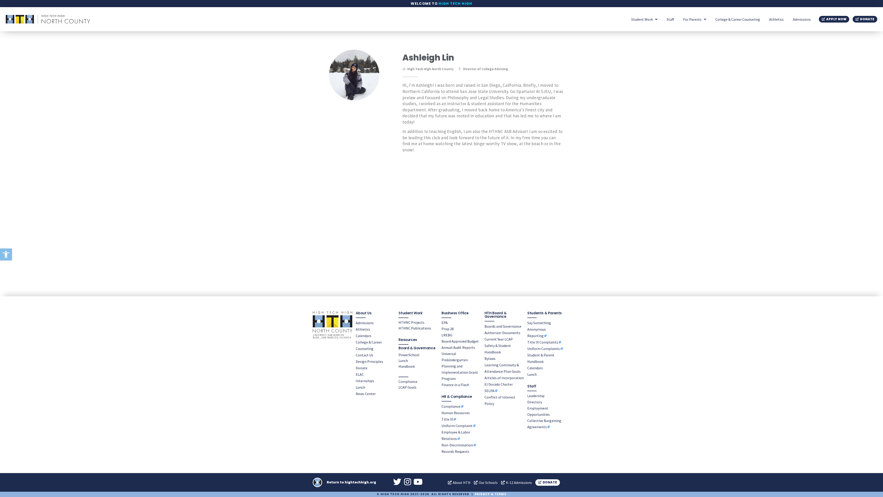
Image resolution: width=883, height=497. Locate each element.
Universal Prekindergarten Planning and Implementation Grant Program (460, 366)
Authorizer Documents (502, 332)
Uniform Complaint (457, 425)
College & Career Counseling (737, 19)
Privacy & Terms (490, 494)
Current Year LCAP (499, 339)
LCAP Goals (407, 387)
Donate (361, 368)
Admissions (802, 19)
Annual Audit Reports (458, 347)
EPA (445, 322)
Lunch (360, 387)
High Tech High (455, 3)
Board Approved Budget (460, 341)
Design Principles (369, 361)
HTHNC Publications (414, 328)
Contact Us (364, 355)
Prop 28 (448, 329)
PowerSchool (408, 355)
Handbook (406, 366)
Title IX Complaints (542, 342)
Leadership (536, 395)
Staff (670, 19)
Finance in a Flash (455, 384)
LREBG (447, 335)
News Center (366, 393)
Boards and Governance (503, 326)
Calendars (363, 335)
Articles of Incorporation (504, 378)
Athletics (776, 19)
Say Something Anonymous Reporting (539, 329)
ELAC (360, 374)
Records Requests (455, 451)
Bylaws (490, 358)
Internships (365, 381)
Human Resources (456, 412)
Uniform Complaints (543, 348)
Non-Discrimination (457, 445)
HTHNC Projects (411, 322)
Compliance (407, 381)
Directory (534, 402)
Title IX (447, 419)
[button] (6, 254)
